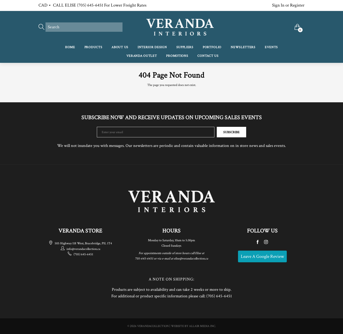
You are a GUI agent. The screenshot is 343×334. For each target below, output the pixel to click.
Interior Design (152, 47)
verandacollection (153, 326)
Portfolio (212, 47)
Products (93, 47)
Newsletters (243, 47)
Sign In (278, 5)
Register (297, 5)
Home (70, 47)
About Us (120, 47)
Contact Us (207, 55)
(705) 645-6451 (83, 254)
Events (271, 47)
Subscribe (231, 132)
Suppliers (184, 47)
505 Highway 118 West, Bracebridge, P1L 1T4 (83, 243)
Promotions (177, 55)
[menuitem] (70, 47)
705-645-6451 (144, 258)
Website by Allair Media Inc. (193, 326)
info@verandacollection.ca (83, 249)
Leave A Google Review (262, 256)
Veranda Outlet (141, 55)
